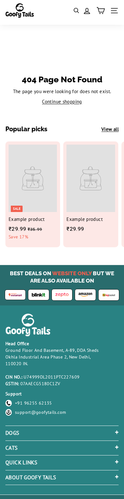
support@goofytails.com (40, 412)
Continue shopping (62, 102)
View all (110, 129)
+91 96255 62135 (33, 403)
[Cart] (100, 10)
